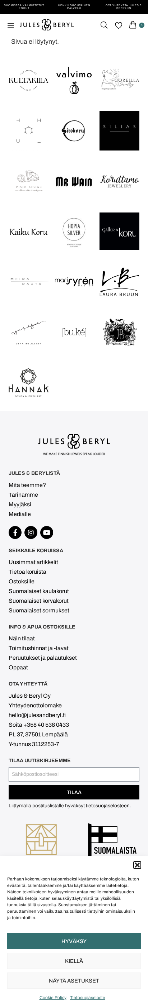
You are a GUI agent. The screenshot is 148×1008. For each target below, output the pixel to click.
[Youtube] (46, 532)
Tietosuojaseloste (87, 997)
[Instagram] (30, 532)
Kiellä (74, 961)
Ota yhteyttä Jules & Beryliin (124, 6)
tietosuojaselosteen (108, 805)
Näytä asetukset (74, 981)
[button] (137, 865)
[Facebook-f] (15, 532)
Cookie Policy (53, 997)
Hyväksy (74, 941)
